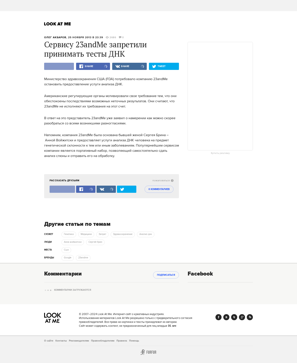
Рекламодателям (79, 340)
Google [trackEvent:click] (67, 257)
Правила (122, 340)
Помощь (134, 340)
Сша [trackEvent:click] (66, 249)
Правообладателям (102, 340)
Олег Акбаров (55, 37)
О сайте (48, 340)
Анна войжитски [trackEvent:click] (73, 242)
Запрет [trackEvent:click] (102, 234)
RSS (250, 317)
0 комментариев (159, 189)
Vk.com (226, 317)
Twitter (234, 317)
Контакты (61, 340)
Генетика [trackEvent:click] (69, 234)
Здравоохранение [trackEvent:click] (122, 234)
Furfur (148, 352)
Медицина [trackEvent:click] (86, 234)
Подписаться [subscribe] (166, 275)
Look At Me (57, 24)
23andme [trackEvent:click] (83, 257)
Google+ (242, 317)
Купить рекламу (220, 153)
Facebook (218, 317)
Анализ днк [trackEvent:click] (145, 234)
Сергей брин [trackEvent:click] (95, 242)
